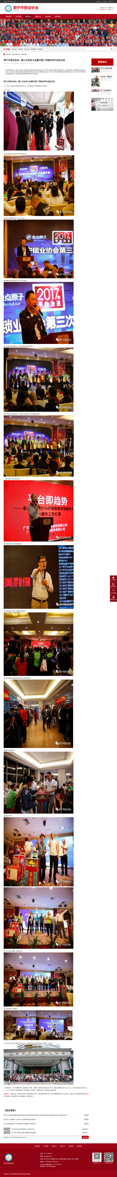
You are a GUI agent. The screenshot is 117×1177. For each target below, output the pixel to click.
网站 (28, 1090)
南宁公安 (27, 49)
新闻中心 (28, 16)
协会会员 (20, 49)
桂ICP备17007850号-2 (51, 1162)
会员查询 (98, 1)
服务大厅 (111, 1)
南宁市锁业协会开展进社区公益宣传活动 (23, 1129)
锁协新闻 (24, 54)
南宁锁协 (39, 49)
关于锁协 (18, 16)
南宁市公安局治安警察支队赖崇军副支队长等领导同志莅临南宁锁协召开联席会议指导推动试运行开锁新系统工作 (36, 1115)
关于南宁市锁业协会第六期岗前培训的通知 (24, 1132)
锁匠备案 (33, 49)
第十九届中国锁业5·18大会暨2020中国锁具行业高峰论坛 (20, 1124)
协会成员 (48, 16)
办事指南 (105, 1)
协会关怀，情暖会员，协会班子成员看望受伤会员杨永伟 (20, 1119)
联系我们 (58, 16)
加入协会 (14, 49)
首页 (13, 54)
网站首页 (9, 16)
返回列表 (85, 1137)
